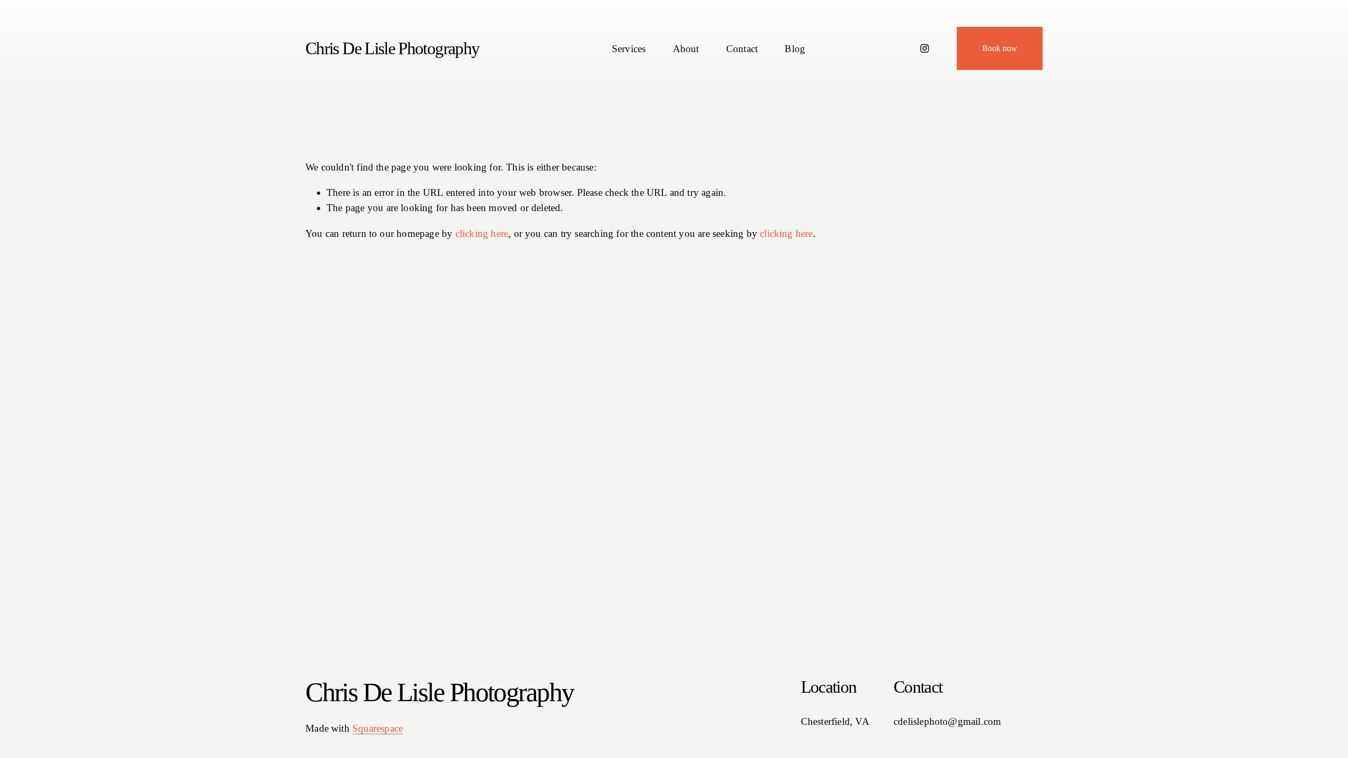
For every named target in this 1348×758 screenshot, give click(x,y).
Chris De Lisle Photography (392, 48)
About (686, 48)
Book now (999, 48)
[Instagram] (924, 48)
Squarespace (377, 728)
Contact (742, 48)
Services (629, 48)
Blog (795, 48)
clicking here (482, 233)
